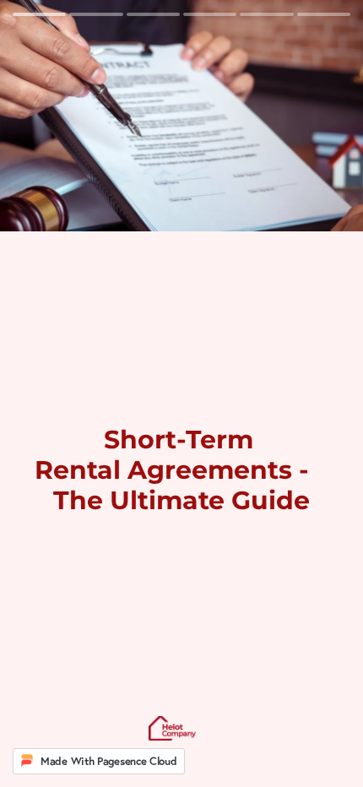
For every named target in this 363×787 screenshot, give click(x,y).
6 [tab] (323, 14)
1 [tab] (39, 14)
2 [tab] (95, 14)
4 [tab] (209, 14)
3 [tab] (153, 14)
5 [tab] (266, 14)
